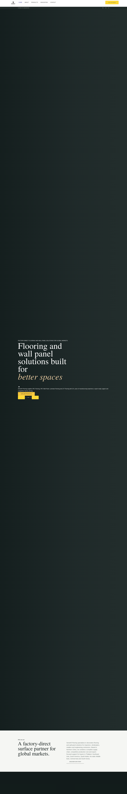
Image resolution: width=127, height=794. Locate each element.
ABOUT (27, 2)
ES (108, 7)
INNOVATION (44, 2)
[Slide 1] (26, 397)
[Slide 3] (31, 397)
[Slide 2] (28, 397)
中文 (106, 7)
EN (102, 7)
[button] (63, 788)
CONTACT (53, 2)
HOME (20, 2)
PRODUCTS (34, 2)
